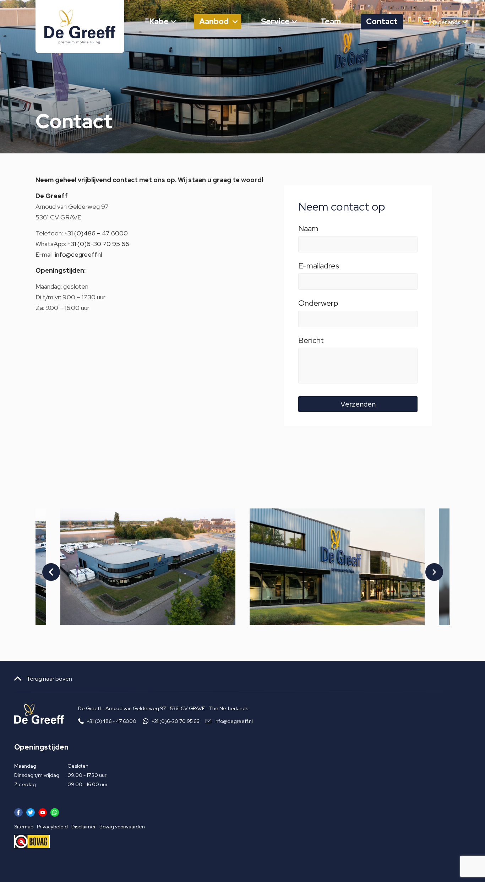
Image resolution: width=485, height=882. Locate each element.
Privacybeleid (52, 826)
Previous (46, 566)
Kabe (159, 21)
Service (275, 21)
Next (430, 566)
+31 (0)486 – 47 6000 (96, 233)
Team (330, 21)
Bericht (311, 341)
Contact (382, 21)
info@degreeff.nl (78, 254)
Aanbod (214, 21)
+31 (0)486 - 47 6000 (111, 721)
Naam (308, 230)
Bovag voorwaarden (122, 826)
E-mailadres (318, 267)
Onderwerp (318, 304)
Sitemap (23, 826)
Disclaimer (83, 826)
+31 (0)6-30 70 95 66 (98, 244)
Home (113, 21)
